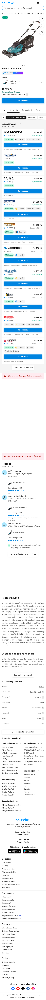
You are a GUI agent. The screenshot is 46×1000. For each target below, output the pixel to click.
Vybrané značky (8, 779)
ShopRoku (5, 965)
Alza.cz (37, 526)
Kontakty (5, 866)
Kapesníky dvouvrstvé (9, 770)
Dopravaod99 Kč (36, 344)
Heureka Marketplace (9, 937)
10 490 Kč (37, 132)
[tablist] (23, 110)
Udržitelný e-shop (8, 978)
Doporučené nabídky (17, 117)
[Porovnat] (41, 18)
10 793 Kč (37, 271)
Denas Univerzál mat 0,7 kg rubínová (34, 747)
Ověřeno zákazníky (8, 962)
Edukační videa (7, 950)
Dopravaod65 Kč (36, 297)
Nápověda (5, 953)
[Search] (4, 110)
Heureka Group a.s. (26, 995)
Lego (25, 786)
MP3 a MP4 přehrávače (9, 753)
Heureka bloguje (7, 878)
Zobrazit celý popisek (23, 675)
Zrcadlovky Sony (7, 764)
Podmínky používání (8, 869)
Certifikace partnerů (9, 971)
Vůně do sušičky (7, 747)
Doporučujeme (30, 771)
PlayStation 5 (28, 783)
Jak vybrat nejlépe (10, 801)
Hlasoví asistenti (7, 756)
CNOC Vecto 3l (29, 753)
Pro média (5, 875)
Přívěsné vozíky (7, 750)
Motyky (4, 759)
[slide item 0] (24, 66)
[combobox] (23, 8)
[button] (13, 110)
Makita (41, 687)
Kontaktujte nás (23, 834)
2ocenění (22, 232)
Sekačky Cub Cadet (8, 789)
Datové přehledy (7, 943)
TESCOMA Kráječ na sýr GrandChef (34, 750)
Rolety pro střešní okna (10, 767)
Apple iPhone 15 (29, 775)
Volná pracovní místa (9, 872)
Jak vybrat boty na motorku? (11, 811)
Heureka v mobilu (8, 900)
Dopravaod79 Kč (36, 251)
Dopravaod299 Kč (36, 228)
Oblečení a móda (29, 795)
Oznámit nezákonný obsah (11, 884)
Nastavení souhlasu (8, 909)
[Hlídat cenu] (41, 25)
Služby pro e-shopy (8, 934)
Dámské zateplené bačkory (11, 762)
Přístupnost (6, 888)
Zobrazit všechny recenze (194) (23, 554)
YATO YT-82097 (29, 759)
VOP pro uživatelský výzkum (11, 919)
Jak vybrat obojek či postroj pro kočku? (12, 805)
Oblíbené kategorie (10, 743)
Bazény (26, 780)
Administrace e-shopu (9, 928)
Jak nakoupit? (6, 897)
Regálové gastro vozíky (10, 773)
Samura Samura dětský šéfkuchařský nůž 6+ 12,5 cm (34, 756)
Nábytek (27, 792)
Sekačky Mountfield (8, 783)
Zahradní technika (7, 14)
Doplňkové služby (33, 324)
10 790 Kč (37, 225)
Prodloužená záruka (33, 139)
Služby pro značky (8, 940)
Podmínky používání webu (27, 997)
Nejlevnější (32, 117)
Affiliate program (7, 947)
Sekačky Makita (26, 14)
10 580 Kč (37, 178)
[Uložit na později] (41, 32)
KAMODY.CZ (12, 501)
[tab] (13, 110)
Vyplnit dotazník (23, 842)
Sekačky (17, 14)
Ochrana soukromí (8, 912)
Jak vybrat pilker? (8, 808)
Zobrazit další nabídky (23, 367)
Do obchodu (23, 145)
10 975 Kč (37, 340)
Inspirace (5, 974)
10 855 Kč (37, 317)
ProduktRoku (6, 968)
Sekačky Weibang (8, 792)
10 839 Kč (37, 294)
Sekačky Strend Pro (8, 795)
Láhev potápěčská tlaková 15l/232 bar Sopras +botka (34, 762)
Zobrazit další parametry (23, 732)
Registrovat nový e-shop (10, 931)
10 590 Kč (37, 202)
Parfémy (27, 778)
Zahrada (27, 789)
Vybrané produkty (31, 743)
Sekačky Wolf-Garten (9, 786)
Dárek (31, 347)
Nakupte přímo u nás (9, 906)
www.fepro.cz (13, 476)
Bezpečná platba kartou (10, 916)
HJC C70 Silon (28, 764)
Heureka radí (6, 903)
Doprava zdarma (37, 135)
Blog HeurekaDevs (8, 881)
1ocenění (21, 139)
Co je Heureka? (7, 863)
